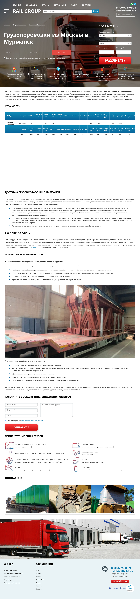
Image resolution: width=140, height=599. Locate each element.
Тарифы (45, 5)
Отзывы (38, 583)
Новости (38, 574)
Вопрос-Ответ (40, 580)
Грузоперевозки (19, 25)
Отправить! (61, 52)
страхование (34, 248)
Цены (37, 571)
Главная (17, 5)
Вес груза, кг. (104, 48)
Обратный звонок (125, 15)
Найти (95, 11)
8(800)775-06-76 (126, 7)
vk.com (125, 588)
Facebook (115, 588)
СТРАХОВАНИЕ (60, 5)
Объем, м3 (120, 48)
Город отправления (106, 32)
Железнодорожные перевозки (13, 574)
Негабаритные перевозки (12, 583)
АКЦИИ (74, 5)
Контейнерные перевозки (12, 577)
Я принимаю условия (25, 421)
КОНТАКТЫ (86, 5)
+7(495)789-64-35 (125, 10)
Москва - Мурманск (37, 25)
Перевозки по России (10, 571)
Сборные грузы (8, 580)
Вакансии (39, 586)
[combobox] (115, 35)
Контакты (39, 589)
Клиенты (38, 577)
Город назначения (106, 40)
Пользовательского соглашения (32, 421)
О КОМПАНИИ (31, 5)
